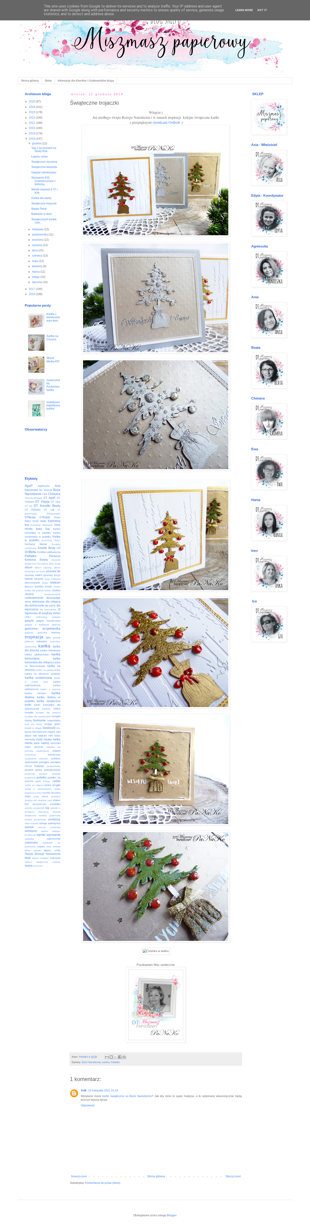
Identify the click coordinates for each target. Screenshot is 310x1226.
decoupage (53, 597)
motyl (39, 739)
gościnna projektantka (42, 628)
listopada (38, 229)
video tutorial (31, 823)
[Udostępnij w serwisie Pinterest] (124, 1057)
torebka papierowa (49, 815)
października (40, 234)
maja (35, 261)
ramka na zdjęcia (34, 785)
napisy (45, 743)
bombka (39, 586)
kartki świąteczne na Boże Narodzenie (127, 1096)
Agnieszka (43, 486)
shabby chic (31, 800)
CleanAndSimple (33, 498)
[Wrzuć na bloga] (111, 1057)
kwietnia (37, 266)
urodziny (54, 819)
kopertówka (53, 720)
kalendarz (42, 641)
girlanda (56, 624)
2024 (32, 107)
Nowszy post (79, 1176)
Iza (47, 529)
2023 (32, 112)
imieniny (56, 632)
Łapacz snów (39, 156)
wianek (29, 827)
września (38, 239)
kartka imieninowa (50, 650)
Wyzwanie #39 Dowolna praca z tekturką (43, 181)
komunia (39, 720)
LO (58, 548)
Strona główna (30, 80)
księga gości (52, 724)
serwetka (55, 796)
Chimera (54, 494)
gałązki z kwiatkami (37, 624)
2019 (32, 133)
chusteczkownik (52, 594)
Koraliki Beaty (46, 548)
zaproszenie (53, 838)
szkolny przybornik (34, 808)
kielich (57, 708)
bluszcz (29, 586)
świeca (28, 862)
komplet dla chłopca (48, 712)
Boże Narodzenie (91, 1062)
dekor (28, 601)
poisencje (30, 774)
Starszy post (233, 1176)
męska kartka (52, 739)
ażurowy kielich (33, 575)
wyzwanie (53, 834)
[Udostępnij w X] (115, 1057)
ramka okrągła (52, 785)
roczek (46, 792)
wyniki (41, 834)
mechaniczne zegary (43, 731)
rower (36, 796)
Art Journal (45, 490)
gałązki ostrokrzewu (48, 620)
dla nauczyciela (48, 609)
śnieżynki (55, 858)
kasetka (46, 708)
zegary (41, 846)
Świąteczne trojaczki (44, 203)
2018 (32, 138)
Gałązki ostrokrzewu (43, 172)
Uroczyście (42, 563)
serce (45, 796)
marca (36, 271)
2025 (32, 101)
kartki (28, 704)
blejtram (55, 582)
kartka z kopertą (50, 689)
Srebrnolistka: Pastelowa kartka (53, 385)
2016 (32, 294)
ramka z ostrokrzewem (38, 789)
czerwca (37, 255)
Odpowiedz (88, 1105)
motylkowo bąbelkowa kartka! (53, 405)
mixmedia (30, 739)
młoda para (32, 743)
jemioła (56, 637)
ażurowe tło (53, 571)
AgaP (28, 485)
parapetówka (53, 766)
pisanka (29, 769)
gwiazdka (42, 632)
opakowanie (42, 751)
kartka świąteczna (48, 701)
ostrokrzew (54, 754)
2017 (32, 289)
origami (56, 750)
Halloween (47, 525)
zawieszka (31, 842)
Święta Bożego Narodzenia (42, 853)
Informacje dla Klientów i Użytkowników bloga (86, 80)
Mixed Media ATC (53, 359)
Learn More (244, 10)
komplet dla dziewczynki (38, 716)
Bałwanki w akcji (41, 214)
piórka (38, 769)
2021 (32, 122)
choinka (56, 590)
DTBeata (30, 517)
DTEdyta (44, 517)
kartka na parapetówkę (48, 670)
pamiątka (44, 762)
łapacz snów (52, 850)
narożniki (55, 743)
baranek (38, 578)
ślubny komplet (40, 858)
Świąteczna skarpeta (44, 167)
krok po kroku (33, 724)
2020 (32, 128)
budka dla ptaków (34, 590)
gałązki (29, 620)
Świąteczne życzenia (44, 161)
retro (39, 793)
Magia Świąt (39, 208)
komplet (29, 712)
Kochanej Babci (51, 540)
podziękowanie (52, 769)
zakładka (29, 839)
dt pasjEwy (45, 613)
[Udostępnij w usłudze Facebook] (120, 1057)
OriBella (30, 552)
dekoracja (38, 601)
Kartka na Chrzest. (52, 337)
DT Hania (42, 501)
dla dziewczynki (34, 605)
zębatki (37, 850)
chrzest (29, 594)
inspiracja (34, 637)
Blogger (171, 1215)
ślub (28, 858)
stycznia (37, 282)
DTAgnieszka (53, 513)
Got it (262, 10)
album (28, 567)
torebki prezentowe (35, 819)
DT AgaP (49, 497)
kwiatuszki (49, 727)
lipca (35, 250)
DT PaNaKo (33, 509)
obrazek (38, 747)
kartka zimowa (35, 693)
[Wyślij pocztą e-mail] (107, 1057)
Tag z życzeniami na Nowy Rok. (43, 149)
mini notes (54, 735)
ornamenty (30, 755)
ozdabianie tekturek (36, 758)
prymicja (56, 774)
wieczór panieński (49, 827)
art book (40, 571)
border (48, 586)
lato (58, 728)
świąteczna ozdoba (48, 862)
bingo (45, 583)
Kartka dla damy (41, 198)
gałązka (56, 617)
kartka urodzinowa (38, 677)
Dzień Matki (39, 521)
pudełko (42, 777)
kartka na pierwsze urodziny (42, 673)
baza (47, 579)
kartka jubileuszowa (37, 654)
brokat (57, 586)
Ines (39, 529)
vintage (43, 823)
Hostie (29, 529)
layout (28, 731)
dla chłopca (53, 601)
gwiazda (29, 632)
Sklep (48, 80)
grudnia (37, 143)
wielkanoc (31, 831)
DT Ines (55, 501)
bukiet (47, 590)
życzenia (37, 866)
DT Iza (28, 506)
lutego (36, 277)
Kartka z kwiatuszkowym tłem (53, 317)
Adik (84, 1090)
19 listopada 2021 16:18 (103, 1090)
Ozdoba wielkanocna (48, 552)
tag (47, 807)
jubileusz (29, 641)
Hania (57, 524)
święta (29, 865)
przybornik (30, 777)
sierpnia (37, 245)
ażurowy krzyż (51, 575)
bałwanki (55, 579)
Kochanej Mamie (36, 544)
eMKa (28, 617)
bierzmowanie (32, 582)
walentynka (54, 823)
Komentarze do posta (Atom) (102, 1183)
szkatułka (55, 804)
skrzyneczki (39, 804)
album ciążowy (43, 567)
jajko (48, 637)
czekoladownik (34, 597)
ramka (56, 781)
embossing (41, 617)
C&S (44, 494)
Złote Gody (54, 563)
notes (28, 747)
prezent (43, 774)
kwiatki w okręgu (33, 728)
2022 (32, 117)
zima (49, 846)
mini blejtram (40, 735)
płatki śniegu (42, 781)
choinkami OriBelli (166, 122)
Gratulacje (35, 525)
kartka (105, 1062)
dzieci (56, 613)
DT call (49, 509)
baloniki (29, 578)
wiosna (44, 831)
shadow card (45, 800)
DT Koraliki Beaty (47, 505)
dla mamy (50, 605)
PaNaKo (115, 1062)
